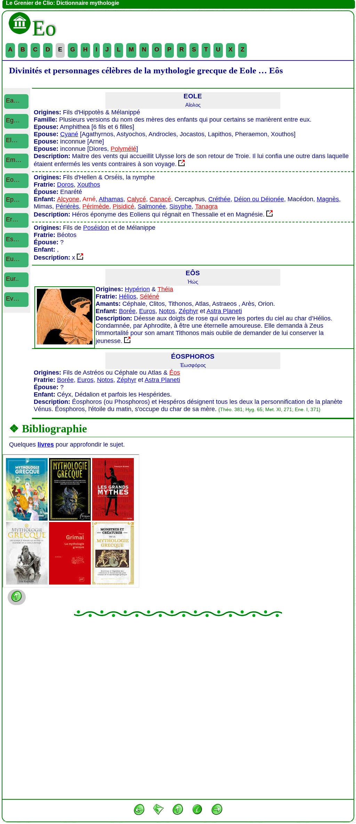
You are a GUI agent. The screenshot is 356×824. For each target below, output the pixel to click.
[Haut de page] (178, 810)
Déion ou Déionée (259, 199)
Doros (65, 184)
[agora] (158, 810)
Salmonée (152, 206)
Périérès (67, 206)
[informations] (197, 810)
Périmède (95, 206)
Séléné (149, 296)
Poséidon (96, 227)
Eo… (13, 179)
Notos (167, 311)
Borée (127, 311)
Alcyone (68, 199)
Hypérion (137, 289)
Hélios (127, 296)
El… (12, 140)
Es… (12, 239)
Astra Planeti (224, 311)
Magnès (328, 199)
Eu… (13, 258)
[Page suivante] (217, 810)
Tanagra (206, 206)
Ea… (13, 100)
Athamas (111, 199)
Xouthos (88, 184)
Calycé (136, 199)
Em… (14, 159)
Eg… (13, 120)
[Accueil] (20, 28)
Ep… (13, 199)
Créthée (219, 199)
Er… (12, 219)
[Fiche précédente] (139, 810)
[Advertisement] (178, 708)
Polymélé (123, 148)
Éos (174, 372)
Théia (165, 289)
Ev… (12, 298)
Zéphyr (188, 311)
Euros (147, 311)
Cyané (69, 134)
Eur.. (12, 278)
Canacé (160, 199)
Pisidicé (123, 206)
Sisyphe (180, 206)
